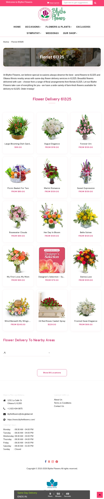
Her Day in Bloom (52, 232)
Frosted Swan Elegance (85, 321)
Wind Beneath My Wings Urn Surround (18, 321)
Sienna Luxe (86, 276)
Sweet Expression (86, 188)
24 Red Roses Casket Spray (52, 321)
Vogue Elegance (52, 143)
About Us (58, 399)
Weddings (52, 33)
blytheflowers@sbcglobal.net (20, 414)
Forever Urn (86, 143)
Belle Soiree (86, 232)
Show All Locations (52, 372)
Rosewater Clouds (18, 232)
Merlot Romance (52, 188)
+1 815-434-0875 (14, 408)
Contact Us (59, 406)
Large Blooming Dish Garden (18, 143)
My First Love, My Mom (18, 276)
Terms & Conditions (62, 403)
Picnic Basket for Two (18, 188)
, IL (4, 352)
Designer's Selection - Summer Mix (52, 276)
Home (17, 26)
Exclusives (83, 26)
